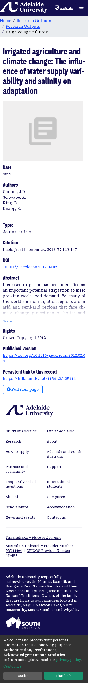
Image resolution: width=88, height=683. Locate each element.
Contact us (56, 517)
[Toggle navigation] (81, 7)
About (52, 441)
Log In (66, 7)
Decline (22, 676)
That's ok (64, 676)
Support (54, 467)
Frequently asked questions (21, 484)
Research (13, 441)
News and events (20, 517)
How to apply (17, 452)
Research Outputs (34, 21)
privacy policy (68, 660)
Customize (12, 666)
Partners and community (17, 469)
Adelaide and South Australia (64, 454)
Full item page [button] (25, 389)
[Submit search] (51, 7)
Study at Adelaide (21, 431)
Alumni (12, 497)
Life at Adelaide (60, 431)
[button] (57, 7)
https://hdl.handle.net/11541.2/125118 (39, 378)
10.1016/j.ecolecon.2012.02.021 (31, 267)
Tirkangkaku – (33, 537)
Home (5, 21)
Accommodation (61, 507)
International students (58, 484)
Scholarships (17, 507)
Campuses (56, 497)
